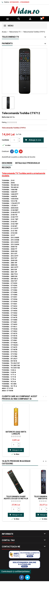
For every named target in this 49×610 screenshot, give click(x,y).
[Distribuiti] (12, 151)
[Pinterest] (21, 151)
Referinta (5, 117)
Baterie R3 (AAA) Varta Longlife (16, 433)
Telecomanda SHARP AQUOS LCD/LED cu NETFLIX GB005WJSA (16, 499)
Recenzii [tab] (6, 167)
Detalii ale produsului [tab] (27, 163)
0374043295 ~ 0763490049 (19, 2)
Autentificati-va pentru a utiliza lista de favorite (18, 157)
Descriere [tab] (7, 163)
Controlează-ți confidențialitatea (15, 571)
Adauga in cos (33, 140)
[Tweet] (16, 151)
